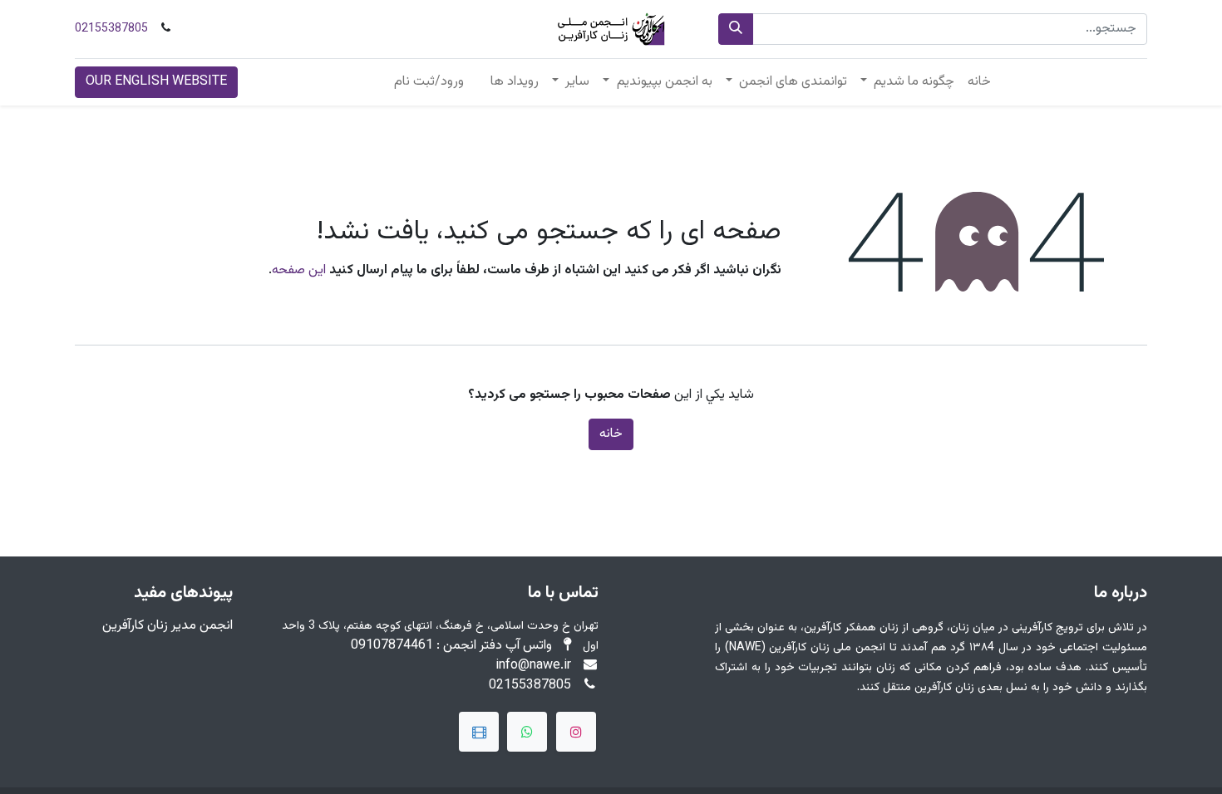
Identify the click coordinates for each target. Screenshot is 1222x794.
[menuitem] (979, 82)
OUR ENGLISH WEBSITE (156, 81)
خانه (611, 434)
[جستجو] (735, 29)
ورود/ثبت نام (429, 81)
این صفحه (299, 270)
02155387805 (111, 29)
